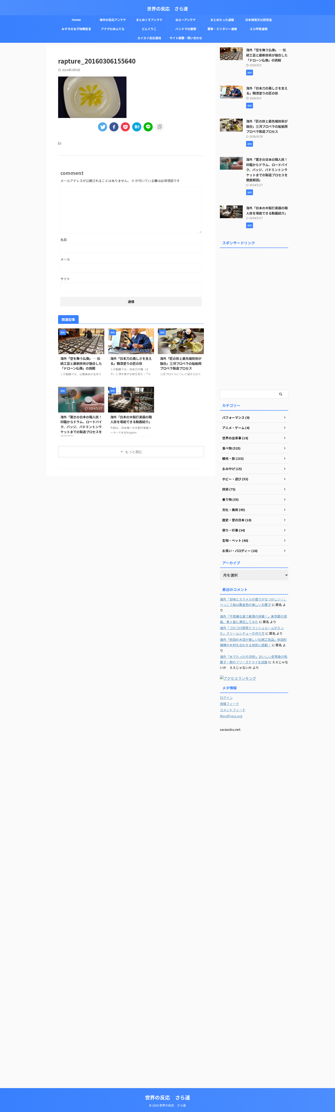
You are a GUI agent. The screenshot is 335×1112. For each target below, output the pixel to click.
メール (65, 259)
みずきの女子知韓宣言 (76, 29)
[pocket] (125, 126)
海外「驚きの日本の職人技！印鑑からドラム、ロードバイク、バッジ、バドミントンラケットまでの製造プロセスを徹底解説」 (81, 426)
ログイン (226, 697)
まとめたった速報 (222, 20)
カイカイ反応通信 (149, 38)
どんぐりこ (149, 29)
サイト (65, 278)
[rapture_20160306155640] (136, 126)
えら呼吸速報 (259, 29)
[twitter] (102, 126)
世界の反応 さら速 (167, 8)
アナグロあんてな (112, 29)
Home (76, 20)
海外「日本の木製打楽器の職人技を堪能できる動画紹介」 (131, 419)
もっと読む (133, 451)
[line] (148, 126)
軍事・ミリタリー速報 (222, 29)
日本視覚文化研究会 (258, 20)
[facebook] (114, 126)
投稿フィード (229, 703)
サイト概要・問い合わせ (186, 38)
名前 (63, 239)
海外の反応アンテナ (113, 20)
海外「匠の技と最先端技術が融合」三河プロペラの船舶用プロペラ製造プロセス (180, 363)
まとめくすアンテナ (149, 20)
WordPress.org (231, 716)
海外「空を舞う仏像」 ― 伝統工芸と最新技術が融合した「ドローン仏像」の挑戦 (81, 363)
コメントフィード (232, 710)
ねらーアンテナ (185, 20)
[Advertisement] (254, 318)
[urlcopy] (159, 126)
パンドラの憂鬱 (185, 29)
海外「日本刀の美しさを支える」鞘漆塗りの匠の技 (131, 361)
